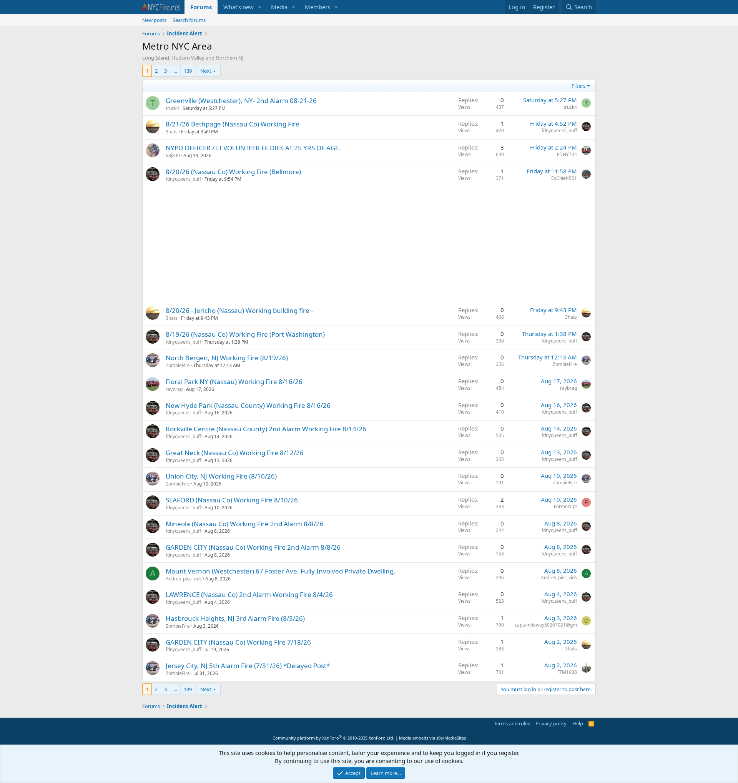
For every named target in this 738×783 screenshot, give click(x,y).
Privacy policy (551, 723)
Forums (201, 7)
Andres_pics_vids (184, 578)
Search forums (189, 20)
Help (577, 723)
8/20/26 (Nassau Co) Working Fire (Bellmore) (233, 171)
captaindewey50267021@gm (546, 625)
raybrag (174, 389)
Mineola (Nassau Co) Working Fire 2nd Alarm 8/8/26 (245, 523)
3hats (172, 131)
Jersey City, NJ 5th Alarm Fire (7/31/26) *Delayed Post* (248, 665)
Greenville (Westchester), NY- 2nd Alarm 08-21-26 (241, 100)
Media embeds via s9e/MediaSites (432, 738)
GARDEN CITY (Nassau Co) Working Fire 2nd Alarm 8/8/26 (253, 547)
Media (279, 7)
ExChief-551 (564, 178)
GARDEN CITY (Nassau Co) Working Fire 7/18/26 (238, 642)
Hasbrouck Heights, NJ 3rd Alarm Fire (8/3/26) (235, 618)
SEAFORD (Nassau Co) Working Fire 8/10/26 (232, 499)
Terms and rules (512, 723)
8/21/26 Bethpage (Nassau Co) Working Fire (232, 124)
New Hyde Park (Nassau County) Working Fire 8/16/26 (248, 405)
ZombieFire (178, 365)
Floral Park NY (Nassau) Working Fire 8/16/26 (234, 381)
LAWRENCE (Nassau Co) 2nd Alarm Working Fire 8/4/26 (249, 594)
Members (317, 7)
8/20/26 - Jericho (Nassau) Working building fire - (239, 310)
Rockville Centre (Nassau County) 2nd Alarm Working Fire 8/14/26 (266, 428)
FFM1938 (567, 672)
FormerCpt (565, 506)
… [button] (175, 70)
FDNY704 (567, 154)
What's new (238, 7)
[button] (259, 7)
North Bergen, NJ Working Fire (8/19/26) (227, 357)
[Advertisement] (369, 244)
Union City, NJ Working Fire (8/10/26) (221, 476)
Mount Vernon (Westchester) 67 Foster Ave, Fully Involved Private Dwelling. (281, 571)
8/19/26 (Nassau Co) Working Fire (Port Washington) (245, 334)
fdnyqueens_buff (559, 130)
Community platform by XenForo (333, 738)
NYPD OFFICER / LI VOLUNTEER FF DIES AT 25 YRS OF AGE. (253, 147)
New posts (154, 20)
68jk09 (173, 155)
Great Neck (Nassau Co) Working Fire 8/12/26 (235, 452)
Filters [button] (578, 85)
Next (205, 70)
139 (188, 70)
